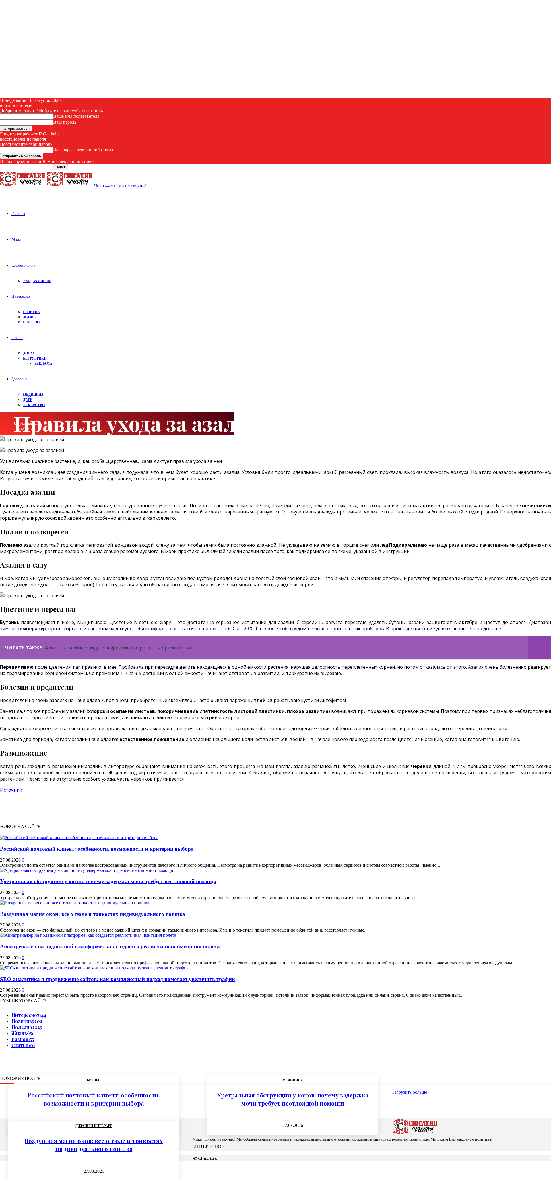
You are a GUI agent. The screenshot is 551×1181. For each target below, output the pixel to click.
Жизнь (29, 317)
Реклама (43, 363)
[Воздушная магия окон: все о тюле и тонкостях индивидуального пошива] (74, 902)
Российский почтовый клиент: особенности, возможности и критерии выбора (97, 849)
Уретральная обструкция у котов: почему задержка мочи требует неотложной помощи (108, 881)
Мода (16, 239)
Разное (17, 337)
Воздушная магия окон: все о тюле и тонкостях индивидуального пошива (92, 914)
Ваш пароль (64, 122)
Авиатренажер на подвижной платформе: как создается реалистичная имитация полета (110, 946)
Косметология (23, 265)
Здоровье (19, 378)
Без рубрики (34, 358)
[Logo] (23, 185)
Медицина (33, 394)
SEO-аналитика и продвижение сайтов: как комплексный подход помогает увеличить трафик (117, 979)
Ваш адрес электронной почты (83, 149)
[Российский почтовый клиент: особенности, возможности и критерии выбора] (79, 837)
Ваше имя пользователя (76, 116)
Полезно (31, 322)
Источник (11, 790)
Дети (27, 399)
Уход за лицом (37, 281)
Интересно (20, 296)
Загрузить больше (409, 1092)
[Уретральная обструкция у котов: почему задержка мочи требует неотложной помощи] (86, 870)
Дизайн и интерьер (93, 1126)
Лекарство (34, 405)
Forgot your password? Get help (29, 133)
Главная (18, 213)
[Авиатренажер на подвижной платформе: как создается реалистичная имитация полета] (88, 935)
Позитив (31, 312)
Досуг (29, 353)
